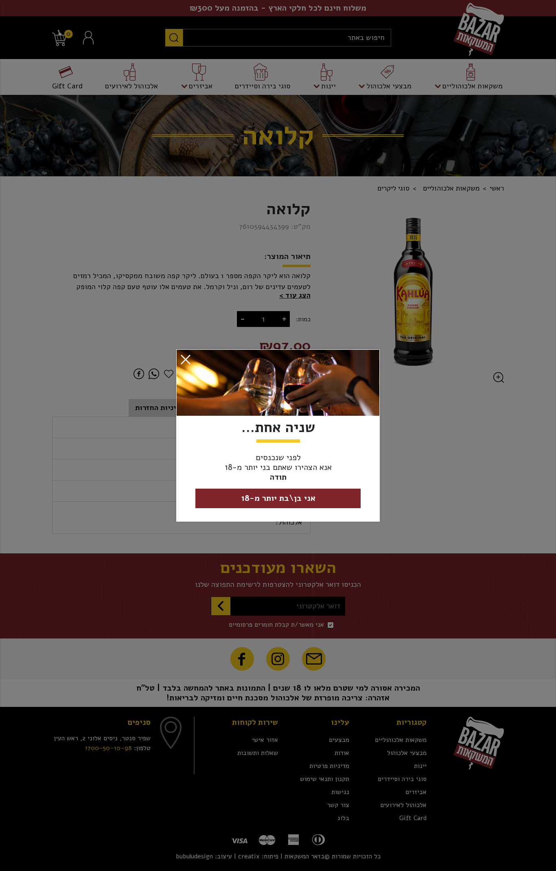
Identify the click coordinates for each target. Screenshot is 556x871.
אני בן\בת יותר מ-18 (278, 498)
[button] (185, 359)
